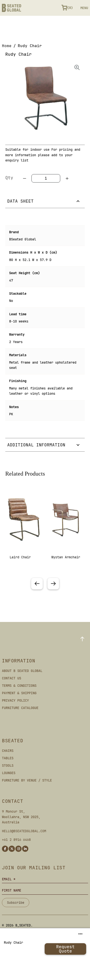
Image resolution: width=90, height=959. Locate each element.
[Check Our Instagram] (18, 849)
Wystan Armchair (65, 557)
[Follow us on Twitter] (12, 849)
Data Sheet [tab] (20, 201)
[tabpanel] (24, 533)
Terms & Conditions (19, 685)
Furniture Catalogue (20, 708)
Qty (9, 177)
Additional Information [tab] (36, 445)
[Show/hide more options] (80, 934)
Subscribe (15, 902)
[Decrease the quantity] (24, 178)
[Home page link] (11, 8)
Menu (84, 8)
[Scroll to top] (82, 639)
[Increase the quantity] (67, 178)
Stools (7, 765)
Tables (7, 758)
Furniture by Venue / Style (27, 780)
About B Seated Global (22, 671)
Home (7, 45)
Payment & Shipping (19, 693)
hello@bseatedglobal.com (24, 831)
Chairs (7, 750)
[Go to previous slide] (37, 583)
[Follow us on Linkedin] (25, 849)
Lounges (8, 773)
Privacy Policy (15, 700)
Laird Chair (20, 557)
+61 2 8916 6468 (16, 839)
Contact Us (11, 678)
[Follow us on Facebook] (5, 849)
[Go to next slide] (53, 583)
